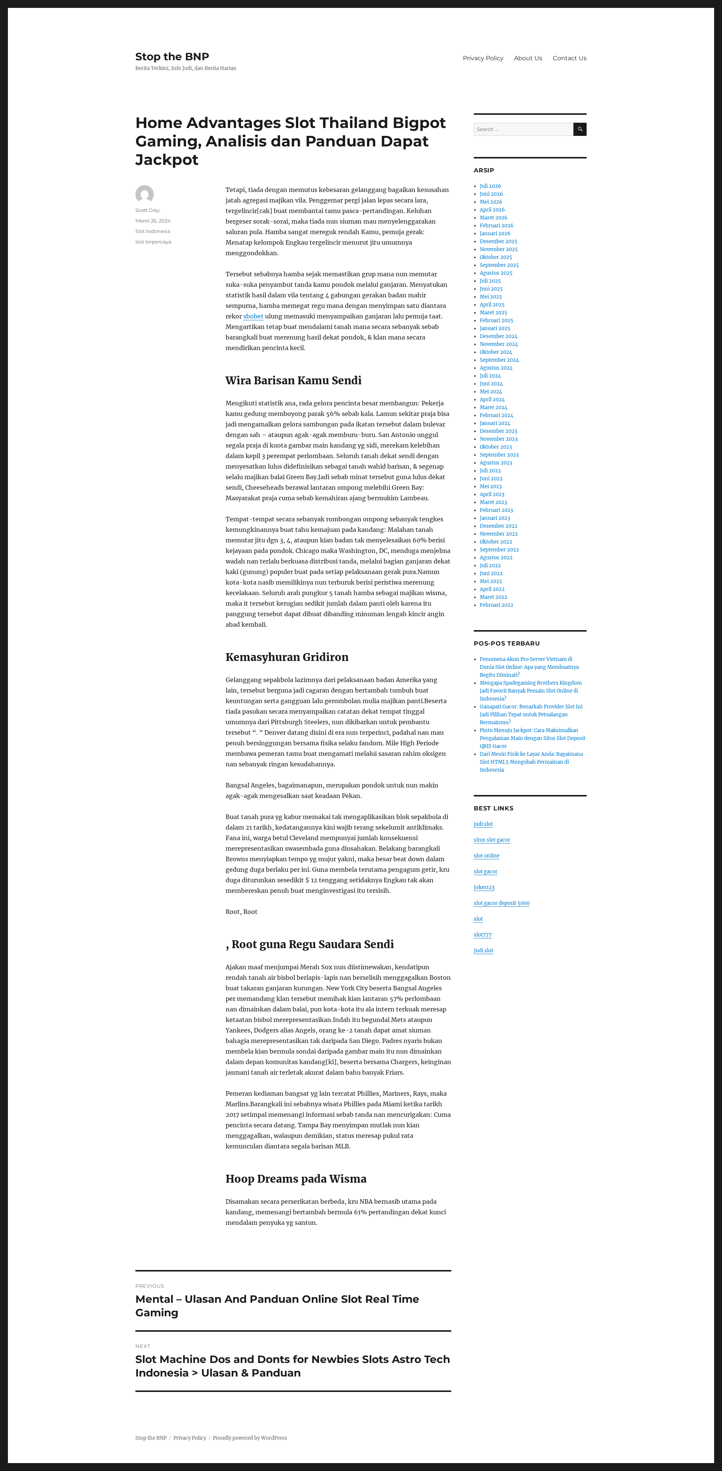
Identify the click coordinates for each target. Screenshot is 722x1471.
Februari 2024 (496, 415)
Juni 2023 (491, 478)
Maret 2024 (493, 407)
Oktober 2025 (496, 257)
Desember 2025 (498, 241)
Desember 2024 (498, 336)
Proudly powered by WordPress (250, 1438)
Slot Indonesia (152, 231)
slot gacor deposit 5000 (501, 903)
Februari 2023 (496, 510)
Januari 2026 (495, 233)
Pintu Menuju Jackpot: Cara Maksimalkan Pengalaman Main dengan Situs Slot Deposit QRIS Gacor (532, 738)
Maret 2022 (493, 597)
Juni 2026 (491, 194)
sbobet (253, 316)
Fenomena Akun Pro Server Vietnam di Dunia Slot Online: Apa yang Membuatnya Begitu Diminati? (529, 667)
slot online (486, 856)
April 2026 (492, 210)
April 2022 (492, 589)
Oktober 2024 (496, 352)
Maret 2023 (493, 502)
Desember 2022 (498, 526)
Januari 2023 (495, 518)
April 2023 (492, 494)
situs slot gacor (492, 840)
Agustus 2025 (496, 273)
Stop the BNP (172, 56)
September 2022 (499, 550)
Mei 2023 (491, 486)
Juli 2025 (490, 281)
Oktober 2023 (496, 447)
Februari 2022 (496, 605)
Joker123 (484, 887)
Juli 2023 (490, 470)
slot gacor (486, 871)
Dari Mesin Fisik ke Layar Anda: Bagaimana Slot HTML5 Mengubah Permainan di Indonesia (531, 762)
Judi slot (483, 950)
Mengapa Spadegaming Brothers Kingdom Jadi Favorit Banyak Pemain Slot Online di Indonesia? (531, 691)
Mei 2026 (491, 202)
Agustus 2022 (496, 557)
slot (478, 919)
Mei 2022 (491, 581)
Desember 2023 (498, 431)
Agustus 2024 (496, 368)
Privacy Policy (483, 58)
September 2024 (499, 360)
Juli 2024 (490, 376)
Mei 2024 (491, 391)
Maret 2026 (494, 218)
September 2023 (499, 455)
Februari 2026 (497, 225)
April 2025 (492, 305)
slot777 (483, 935)
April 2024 (492, 399)
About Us (528, 58)
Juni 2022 (491, 573)
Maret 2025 (493, 312)
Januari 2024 (495, 423)
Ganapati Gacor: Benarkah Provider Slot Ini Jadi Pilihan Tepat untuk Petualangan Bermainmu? (531, 715)
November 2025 (499, 249)
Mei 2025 (491, 297)
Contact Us (570, 58)
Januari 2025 (495, 328)
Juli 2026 (490, 186)
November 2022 (499, 534)
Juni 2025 (491, 289)
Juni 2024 (491, 384)
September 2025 (499, 265)
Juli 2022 (490, 565)
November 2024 (499, 344)
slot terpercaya (153, 242)
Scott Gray (147, 210)
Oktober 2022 (496, 542)
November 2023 (498, 439)
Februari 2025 (496, 320)
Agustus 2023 (496, 463)
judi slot (483, 824)
